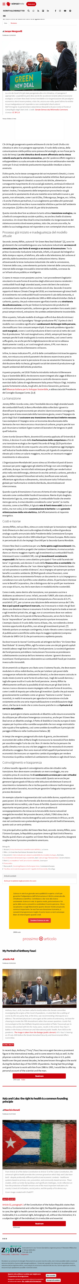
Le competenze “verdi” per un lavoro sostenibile (24, 861)
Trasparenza (24, 1254)
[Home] (16, 3)
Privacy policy (6, 1254)
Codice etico (15, 1254)
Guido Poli (9, 959)
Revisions (14, 23)
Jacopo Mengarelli (13, 31)
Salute (5, 1199)
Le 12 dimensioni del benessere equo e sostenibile (19, 858)
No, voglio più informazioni (31, 1281)
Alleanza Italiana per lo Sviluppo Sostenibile (27, 389)
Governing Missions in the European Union (26, 866)
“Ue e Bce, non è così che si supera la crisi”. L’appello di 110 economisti (25, 869)
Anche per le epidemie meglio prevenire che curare (20, 881)
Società (12, 1199)
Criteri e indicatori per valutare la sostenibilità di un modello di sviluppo (34, 855)
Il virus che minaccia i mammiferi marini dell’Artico (25, 849)
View (6, 23)
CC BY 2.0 (16, 112)
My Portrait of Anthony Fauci (19, 951)
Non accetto (51, 1275)
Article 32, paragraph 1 (13, 1204)
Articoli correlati (10, 876)
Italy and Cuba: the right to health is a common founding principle (35, 1099)
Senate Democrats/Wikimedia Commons (51, 109)
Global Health (8, 1045)
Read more (39, 1076)
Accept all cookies (53, 1280)
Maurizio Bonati (12, 1109)
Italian (23, 1080)
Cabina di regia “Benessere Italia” (48, 858)
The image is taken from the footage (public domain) (35, 1032)
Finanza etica (8, 863)
